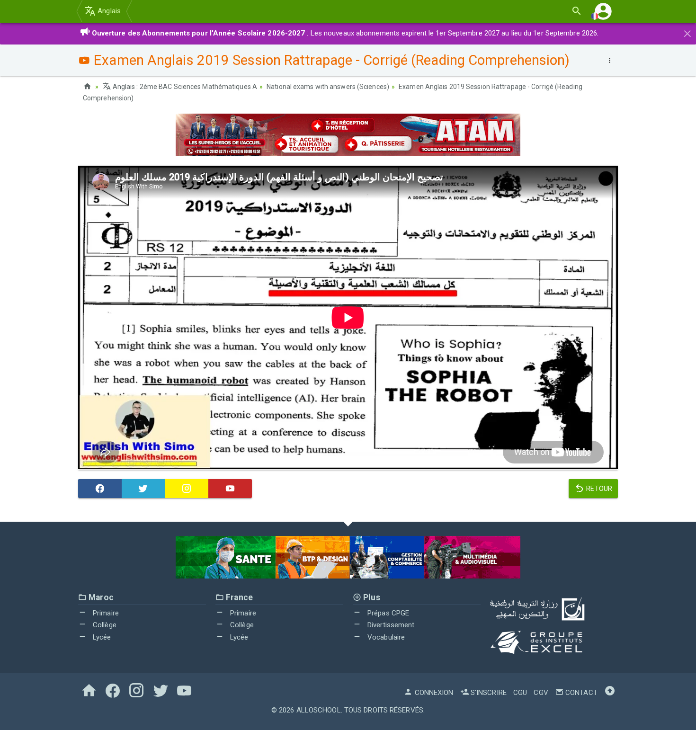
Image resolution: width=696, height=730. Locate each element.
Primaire (105, 613)
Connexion (433, 692)
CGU (520, 692)
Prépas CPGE (387, 613)
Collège (103, 625)
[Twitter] (143, 488)
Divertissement (390, 625)
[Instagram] (186, 488)
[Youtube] (230, 488)
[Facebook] (100, 488)
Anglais (108, 11)
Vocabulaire (385, 637)
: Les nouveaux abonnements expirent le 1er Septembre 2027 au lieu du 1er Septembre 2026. (345, 33)
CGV (541, 692)
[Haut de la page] (610, 692)
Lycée (101, 637)
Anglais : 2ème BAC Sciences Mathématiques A (184, 86)
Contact (580, 692)
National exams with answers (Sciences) (328, 86)
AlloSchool (318, 710)
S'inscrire (488, 692)
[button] (603, 11)
